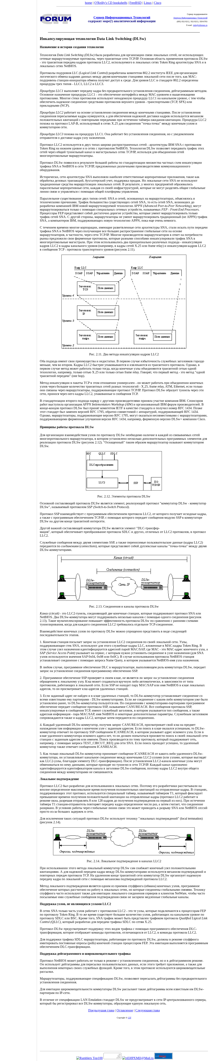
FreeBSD (135, 2)
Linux (148, 2)
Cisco (157, 2)
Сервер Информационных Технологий (121, 17)
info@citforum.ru (200, 25)
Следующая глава (147, 1010)
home (88, 2)
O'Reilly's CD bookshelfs (110, 2)
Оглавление (125, 1010)
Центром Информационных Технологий (190, 18)
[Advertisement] (18, 529)
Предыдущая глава (101, 1010)
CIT (129, 1018)
